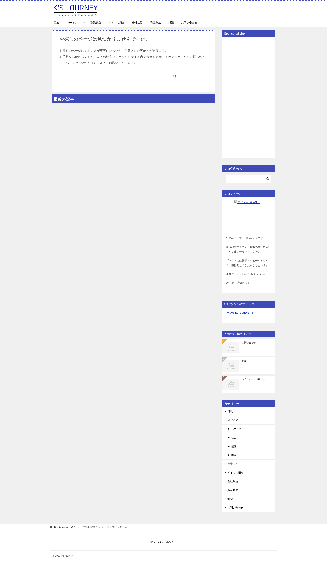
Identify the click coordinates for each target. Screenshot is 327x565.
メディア (72, 22)
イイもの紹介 (117, 22)
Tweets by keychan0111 (240, 312)
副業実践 (95, 22)
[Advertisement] (248, 97)
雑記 (171, 22)
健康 (234, 446)
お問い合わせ (189, 22)
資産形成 (155, 22)
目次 (56, 22)
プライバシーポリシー (253, 379)
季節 (234, 455)
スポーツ (236, 428)
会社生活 (137, 22)
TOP (64, 526)
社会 (234, 437)
